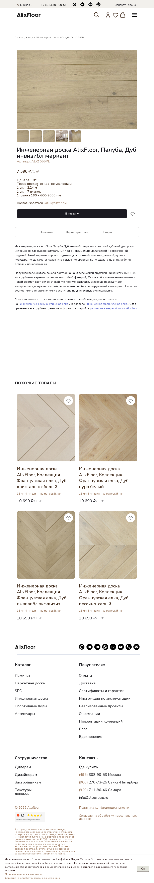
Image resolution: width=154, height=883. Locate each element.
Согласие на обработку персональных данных (108, 817)
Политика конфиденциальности (104, 807)
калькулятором (55, 203)
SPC (18, 690)
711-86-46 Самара (100, 790)
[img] (29, 15)
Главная (19, 37)
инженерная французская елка (106, 304)
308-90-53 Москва (100, 774)
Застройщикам (28, 782)
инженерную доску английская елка (44, 304)
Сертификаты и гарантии (102, 690)
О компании (89, 713)
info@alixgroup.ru (93, 797)
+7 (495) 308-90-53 (53, 5)
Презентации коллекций (101, 721)
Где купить (88, 767)
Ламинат (23, 675)
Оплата (85, 675)
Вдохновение (90, 736)
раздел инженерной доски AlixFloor (113, 308)
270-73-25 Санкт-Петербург (109, 782)
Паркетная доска (30, 683)
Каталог (30, 37)
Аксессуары (25, 713)
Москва (25, 5)
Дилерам (23, 767)
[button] (126, 5)
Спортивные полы (31, 706)
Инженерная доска (48, 37)
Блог (83, 729)
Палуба (65, 37)
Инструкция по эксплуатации (105, 698)
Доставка (87, 683)
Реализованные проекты (101, 706)
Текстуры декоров (23, 792)
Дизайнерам (26, 774)
